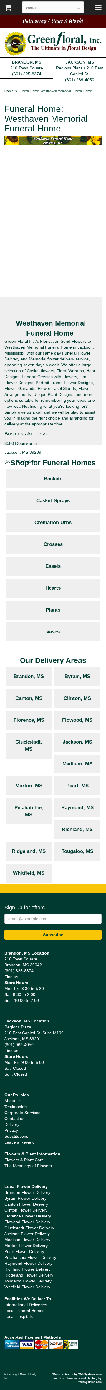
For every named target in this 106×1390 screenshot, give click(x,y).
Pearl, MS (77, 786)
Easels (53, 566)
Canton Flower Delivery (26, 1204)
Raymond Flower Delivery (28, 1263)
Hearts (53, 588)
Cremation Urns (53, 522)
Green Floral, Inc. (53, 43)
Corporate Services (22, 1112)
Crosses (53, 544)
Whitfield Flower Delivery (27, 1287)
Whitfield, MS (28, 873)
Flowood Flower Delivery (27, 1222)
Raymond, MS (77, 807)
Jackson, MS (77, 742)
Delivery (11, 1124)
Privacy (11, 1130)
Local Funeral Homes (24, 1310)
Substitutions (16, 1136)
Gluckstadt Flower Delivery (29, 1227)
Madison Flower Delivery (27, 1239)
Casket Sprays (53, 500)
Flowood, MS (77, 720)
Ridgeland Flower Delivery (28, 1275)
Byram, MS (77, 676)
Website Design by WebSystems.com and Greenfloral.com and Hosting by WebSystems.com (77, 1378)
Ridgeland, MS (29, 851)
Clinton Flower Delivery (25, 1210)
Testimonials (15, 1106)
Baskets (53, 479)
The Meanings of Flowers (28, 1165)
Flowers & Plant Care (24, 1159)
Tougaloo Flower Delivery (28, 1281)
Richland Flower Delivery (27, 1269)
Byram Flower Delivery (25, 1198)
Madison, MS (77, 764)
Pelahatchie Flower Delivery (30, 1257)
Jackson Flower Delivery (27, 1233)
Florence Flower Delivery (27, 1216)
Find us (11, 976)
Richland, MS (77, 829)
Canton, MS (28, 698)
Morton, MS (28, 786)
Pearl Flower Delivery (24, 1251)
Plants (53, 610)
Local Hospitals (18, 1316)
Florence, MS (29, 720)
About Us (12, 1100)
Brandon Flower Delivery (27, 1192)
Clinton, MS (77, 698)
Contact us (14, 1118)
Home (9, 91)
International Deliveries (25, 1304)
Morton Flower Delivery (26, 1245)
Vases (53, 632)
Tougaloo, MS (77, 851)
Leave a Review (19, 1142)
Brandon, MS (29, 676)
